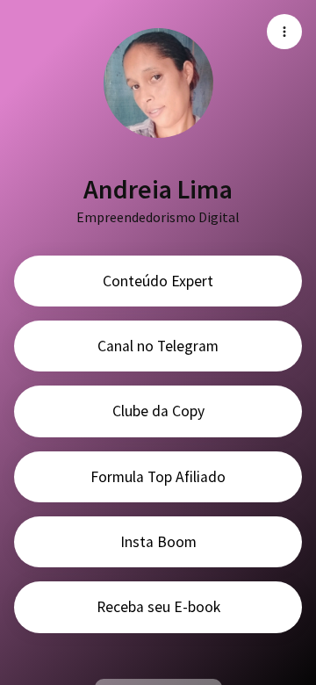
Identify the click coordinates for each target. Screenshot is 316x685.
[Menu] (284, 31)
